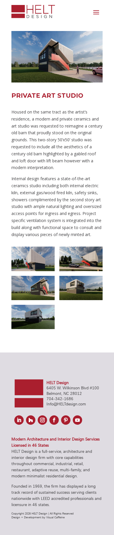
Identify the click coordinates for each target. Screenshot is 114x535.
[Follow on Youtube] (77, 420)
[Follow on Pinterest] (65, 420)
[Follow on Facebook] (54, 420)
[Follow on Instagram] (42, 420)
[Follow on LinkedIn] (19, 420)
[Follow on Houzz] (30, 420)
